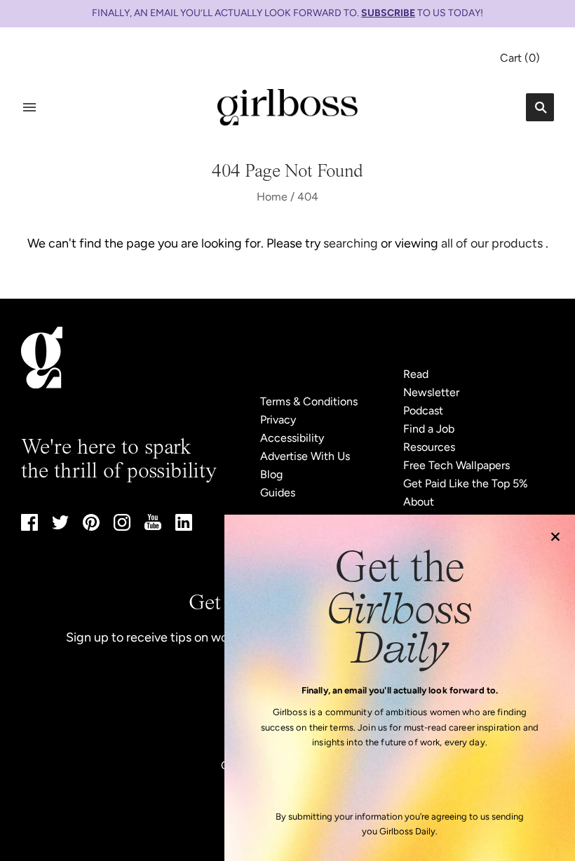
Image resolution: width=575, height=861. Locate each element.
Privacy (278, 419)
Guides (277, 492)
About (418, 501)
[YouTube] (152, 526)
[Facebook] (29, 527)
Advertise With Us (305, 456)
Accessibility (292, 438)
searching (350, 243)
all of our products (492, 243)
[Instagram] (122, 527)
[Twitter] (60, 525)
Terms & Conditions (309, 401)
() (520, 58)
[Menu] (29, 107)
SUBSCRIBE (388, 13)
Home (272, 196)
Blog (271, 474)
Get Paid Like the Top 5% (465, 483)
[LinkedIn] (183, 527)
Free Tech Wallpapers (456, 465)
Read (415, 374)
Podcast (423, 410)
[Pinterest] (91, 527)
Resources (429, 447)
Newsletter (431, 392)
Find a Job (428, 428)
